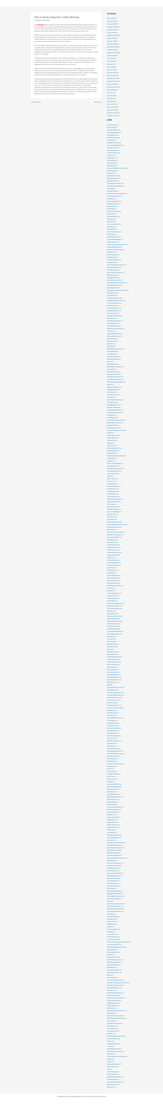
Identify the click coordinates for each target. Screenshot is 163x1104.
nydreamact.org (111, 198)
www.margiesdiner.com (114, 886)
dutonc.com (110, 649)
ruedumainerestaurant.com (115, 585)
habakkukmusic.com (113, 827)
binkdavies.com (111, 557)
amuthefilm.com (112, 568)
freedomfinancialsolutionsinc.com (117, 858)
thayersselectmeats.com (114, 786)
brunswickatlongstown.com (115, 631)
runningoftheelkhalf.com (114, 850)
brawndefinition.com (113, 550)
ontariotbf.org (111, 188)
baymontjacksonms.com (114, 680)
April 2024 (110, 67)
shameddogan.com (112, 802)
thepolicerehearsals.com (114, 527)
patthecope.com (112, 766)
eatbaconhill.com (112, 165)
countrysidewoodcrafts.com (115, 183)
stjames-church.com (113, 596)
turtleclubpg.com (112, 720)
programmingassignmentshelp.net (117, 168)
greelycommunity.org (113, 583)
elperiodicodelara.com (113, 130)
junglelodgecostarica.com (114, 657)
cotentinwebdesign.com (114, 267)
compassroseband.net (113, 774)
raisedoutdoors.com (113, 323)
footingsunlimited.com (113, 878)
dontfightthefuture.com (114, 310)
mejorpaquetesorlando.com (115, 379)
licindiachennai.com (113, 135)
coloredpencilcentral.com (114, 316)
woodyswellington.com (114, 965)
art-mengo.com (111, 641)
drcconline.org (111, 738)
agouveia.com (111, 1054)
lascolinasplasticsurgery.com (115, 896)
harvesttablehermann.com (115, 285)
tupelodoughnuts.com (113, 372)
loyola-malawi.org (112, 478)
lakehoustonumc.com (113, 825)
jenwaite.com (111, 1033)
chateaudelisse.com (113, 242)
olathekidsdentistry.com (114, 374)
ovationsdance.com (113, 438)
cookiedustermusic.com (114, 705)
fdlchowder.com (112, 888)
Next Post (98, 102)
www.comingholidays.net (114, 512)
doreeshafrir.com (112, 601)
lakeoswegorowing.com (114, 1049)
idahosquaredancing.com (114, 336)
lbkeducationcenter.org (114, 448)
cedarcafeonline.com (113, 148)
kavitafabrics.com (112, 710)
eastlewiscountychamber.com (116, 532)
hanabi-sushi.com (112, 921)
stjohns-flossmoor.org (113, 700)
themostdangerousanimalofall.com (117, 524)
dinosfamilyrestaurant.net (114, 280)
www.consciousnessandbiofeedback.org (119, 942)
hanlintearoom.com (113, 1028)
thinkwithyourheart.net (114, 326)
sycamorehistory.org (113, 937)
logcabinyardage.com (113, 812)
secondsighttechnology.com (115, 400)
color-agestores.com (113, 473)
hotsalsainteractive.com (114, 142)
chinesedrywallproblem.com (115, 695)
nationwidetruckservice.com (115, 718)
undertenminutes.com (113, 153)
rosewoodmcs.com (112, 934)
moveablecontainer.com (114, 260)
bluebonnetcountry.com (114, 211)
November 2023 (112, 81)
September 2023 (112, 87)
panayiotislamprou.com (114, 237)
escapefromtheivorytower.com (116, 300)
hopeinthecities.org (113, 489)
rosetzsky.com (111, 588)
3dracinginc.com (112, 519)
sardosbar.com (111, 344)
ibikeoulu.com (111, 611)
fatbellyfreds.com (112, 967)
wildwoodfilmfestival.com (114, 247)
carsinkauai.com (112, 1013)
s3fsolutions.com (112, 295)
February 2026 (111, 21)
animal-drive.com (112, 779)
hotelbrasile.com (112, 252)
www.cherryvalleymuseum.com (116, 265)
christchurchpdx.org (113, 560)
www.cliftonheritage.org (114, 898)
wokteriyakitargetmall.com (115, 410)
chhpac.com (110, 1061)
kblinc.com (110, 361)
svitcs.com (110, 769)
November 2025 (112, 30)
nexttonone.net (111, 830)
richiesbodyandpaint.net (114, 132)
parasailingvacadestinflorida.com (117, 1018)
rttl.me (109, 1069)
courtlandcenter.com (113, 730)
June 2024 (110, 61)
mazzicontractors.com (113, 957)
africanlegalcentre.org (113, 578)
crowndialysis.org (112, 417)
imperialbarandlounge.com (115, 321)
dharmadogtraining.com (114, 1064)
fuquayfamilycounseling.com (115, 1051)
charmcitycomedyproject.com (116, 603)
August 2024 (111, 55)
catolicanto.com (111, 445)
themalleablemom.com (114, 624)
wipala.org (110, 476)
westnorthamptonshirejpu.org (116, 249)
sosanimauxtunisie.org (114, 224)
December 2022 (112, 113)
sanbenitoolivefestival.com (115, 499)
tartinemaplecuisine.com (114, 634)
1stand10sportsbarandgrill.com (116, 382)
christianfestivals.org (113, 659)
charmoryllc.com (112, 517)
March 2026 (110, 18)
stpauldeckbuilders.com (114, 876)
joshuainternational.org (114, 835)
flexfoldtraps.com (112, 860)
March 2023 (110, 104)
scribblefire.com (112, 458)
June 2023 (110, 95)
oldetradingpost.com (113, 270)
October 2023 (111, 84)
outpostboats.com (112, 484)
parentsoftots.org (112, 804)
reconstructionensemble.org (115, 708)
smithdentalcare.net (113, 1079)
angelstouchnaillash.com (114, 387)
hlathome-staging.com (113, 407)
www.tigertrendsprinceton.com (116, 842)
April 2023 (110, 101)
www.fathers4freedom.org (115, 845)
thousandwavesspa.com (114, 728)
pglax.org (110, 685)
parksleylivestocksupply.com (115, 468)
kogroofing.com (111, 226)
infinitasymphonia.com (113, 575)
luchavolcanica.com (113, 713)
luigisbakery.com (112, 919)
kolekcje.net (110, 443)
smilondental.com (112, 392)
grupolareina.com (112, 262)
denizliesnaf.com (112, 761)
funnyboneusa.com (112, 702)
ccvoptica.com (111, 914)
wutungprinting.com (113, 672)
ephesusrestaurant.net (114, 962)
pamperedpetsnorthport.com (115, 366)
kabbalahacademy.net (113, 389)
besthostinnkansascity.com (115, 1077)
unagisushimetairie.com (114, 201)
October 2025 (111, 32)
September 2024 (112, 52)
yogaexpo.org (111, 461)
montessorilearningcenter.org (116, 998)
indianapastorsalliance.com (115, 751)
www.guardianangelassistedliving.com (118, 982)
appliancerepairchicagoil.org (115, 186)
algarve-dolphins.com (113, 664)
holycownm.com (112, 715)
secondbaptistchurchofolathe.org (117, 1056)
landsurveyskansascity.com (115, 873)
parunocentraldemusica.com (115, 980)
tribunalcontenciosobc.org (115, 534)
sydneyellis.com (112, 415)
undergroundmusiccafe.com (115, 1082)
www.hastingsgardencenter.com (116, 947)
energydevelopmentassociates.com (117, 290)
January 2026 (111, 24)
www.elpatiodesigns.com (114, 970)
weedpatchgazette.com (114, 359)
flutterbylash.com (112, 1026)
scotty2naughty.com (113, 598)
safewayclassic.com (113, 181)
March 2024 (110, 70)
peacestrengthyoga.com (114, 855)
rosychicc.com (111, 481)
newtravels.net (111, 173)
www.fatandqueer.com (113, 868)
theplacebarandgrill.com (114, 741)
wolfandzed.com (112, 924)
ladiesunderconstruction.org (115, 272)
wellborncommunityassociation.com (118, 244)
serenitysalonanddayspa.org (115, 145)
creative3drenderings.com (115, 807)
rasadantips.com (112, 158)
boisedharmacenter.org (114, 471)
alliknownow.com (112, 529)
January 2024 (111, 75)
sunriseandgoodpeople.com (115, 692)
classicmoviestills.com (113, 501)
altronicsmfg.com (112, 163)
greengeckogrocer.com (114, 405)
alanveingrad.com (112, 667)
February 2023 (111, 107)
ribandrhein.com (112, 440)
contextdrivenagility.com (114, 608)
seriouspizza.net (112, 771)
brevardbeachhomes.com (114, 298)
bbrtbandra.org (111, 209)
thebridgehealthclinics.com (115, 797)
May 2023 (110, 98)
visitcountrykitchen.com (114, 662)
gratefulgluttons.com (113, 491)
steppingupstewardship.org (115, 911)
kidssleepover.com (112, 170)
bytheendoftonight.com (114, 486)
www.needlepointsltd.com (115, 891)
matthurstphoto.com (113, 1005)
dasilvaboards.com (112, 540)
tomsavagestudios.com (114, 428)
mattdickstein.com (112, 820)
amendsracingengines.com (115, 863)
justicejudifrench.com (113, 618)
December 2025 (112, 27)
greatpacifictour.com (113, 723)
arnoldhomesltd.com (113, 313)
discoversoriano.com (113, 506)
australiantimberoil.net (113, 277)
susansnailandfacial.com (114, 837)
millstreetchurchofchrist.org (115, 1016)
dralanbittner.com (112, 354)
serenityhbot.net (112, 832)
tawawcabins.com (112, 338)
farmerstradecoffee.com (114, 809)
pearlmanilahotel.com (113, 216)
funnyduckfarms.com (113, 1031)
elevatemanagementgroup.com (116, 1036)
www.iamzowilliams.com (114, 944)
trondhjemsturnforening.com (115, 985)
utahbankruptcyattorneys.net (115, 328)
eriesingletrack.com (113, 364)
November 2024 (112, 47)
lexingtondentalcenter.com (115, 412)
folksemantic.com (112, 341)
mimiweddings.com (113, 1074)
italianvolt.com (111, 346)
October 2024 (111, 50)
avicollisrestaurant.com (114, 736)
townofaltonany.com (113, 682)
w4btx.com (110, 384)
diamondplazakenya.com (114, 988)
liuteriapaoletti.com (113, 690)
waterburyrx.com (112, 743)
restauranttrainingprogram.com (116, 420)
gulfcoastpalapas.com (113, 794)
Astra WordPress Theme (98, 1096)
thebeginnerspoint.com (114, 509)
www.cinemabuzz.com (113, 929)
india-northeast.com (113, 305)
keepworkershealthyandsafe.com (117, 193)
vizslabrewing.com (112, 351)
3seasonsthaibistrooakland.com (116, 456)
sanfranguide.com (112, 514)
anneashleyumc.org (113, 870)
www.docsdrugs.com (113, 883)
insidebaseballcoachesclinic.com (117, 1010)
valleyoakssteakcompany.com (116, 753)
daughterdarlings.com (113, 137)
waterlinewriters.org (113, 799)
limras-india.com (112, 127)
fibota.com (110, 975)
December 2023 (112, 78)
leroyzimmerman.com (113, 1038)
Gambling (38, 20)
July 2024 (110, 58)
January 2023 (111, 110)
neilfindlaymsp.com (113, 733)
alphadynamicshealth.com (115, 1023)
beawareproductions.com (114, 606)
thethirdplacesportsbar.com (115, 960)
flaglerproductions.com (114, 547)
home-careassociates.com (115, 463)
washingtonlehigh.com (114, 916)
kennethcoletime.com (113, 626)
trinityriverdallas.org (113, 450)
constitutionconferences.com (116, 764)
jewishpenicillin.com (113, 425)
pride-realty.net (111, 1021)
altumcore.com (111, 776)
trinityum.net (111, 954)
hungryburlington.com (113, 629)
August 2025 (111, 38)
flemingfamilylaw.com (113, 1044)
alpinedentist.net (112, 229)
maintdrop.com (111, 219)
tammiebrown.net (112, 646)
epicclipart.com (111, 214)
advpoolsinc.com (112, 746)
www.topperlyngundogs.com (115, 848)
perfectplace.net (112, 453)
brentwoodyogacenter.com (115, 906)
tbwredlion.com (111, 990)
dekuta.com (110, 926)
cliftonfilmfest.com (112, 318)
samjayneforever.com (113, 1003)
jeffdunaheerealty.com (113, 853)
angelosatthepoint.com (114, 748)
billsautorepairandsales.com (115, 993)
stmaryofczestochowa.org (115, 616)
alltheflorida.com (112, 1008)
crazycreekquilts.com (113, 555)
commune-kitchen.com (114, 565)
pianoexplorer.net (112, 949)
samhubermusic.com (113, 1084)
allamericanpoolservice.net (115, 422)
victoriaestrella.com (113, 725)
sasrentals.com (111, 397)
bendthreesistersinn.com (114, 697)
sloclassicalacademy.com (114, 537)
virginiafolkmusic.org (113, 435)
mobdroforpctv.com (113, 494)
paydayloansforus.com (113, 176)
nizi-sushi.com (111, 639)
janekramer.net (111, 636)
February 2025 (111, 41)
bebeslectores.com (113, 275)
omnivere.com (111, 155)
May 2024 (110, 64)
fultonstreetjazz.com (113, 254)
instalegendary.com (113, 191)
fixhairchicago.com (112, 758)
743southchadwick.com (114, 303)
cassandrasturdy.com (113, 496)
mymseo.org (110, 1059)
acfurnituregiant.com (113, 150)
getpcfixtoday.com (112, 206)
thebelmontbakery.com (114, 178)
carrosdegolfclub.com (113, 288)
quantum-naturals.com (114, 995)
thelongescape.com (113, 652)
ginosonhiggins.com (113, 669)
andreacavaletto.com (113, 466)
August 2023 (111, 90)
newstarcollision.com (113, 394)
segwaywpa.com (112, 792)
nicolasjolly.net (111, 573)
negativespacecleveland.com (115, 687)
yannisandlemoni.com (113, 356)
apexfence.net (111, 1087)
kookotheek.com (112, 234)
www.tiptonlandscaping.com (115, 909)
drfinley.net (110, 1041)
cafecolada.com (111, 504)
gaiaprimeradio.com (113, 644)
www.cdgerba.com (112, 977)
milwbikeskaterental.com (114, 677)
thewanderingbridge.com (114, 621)
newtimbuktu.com (112, 160)
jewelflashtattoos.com (113, 204)
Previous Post (36, 102)
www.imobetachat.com (114, 817)
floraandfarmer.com (113, 293)
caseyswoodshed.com (113, 756)
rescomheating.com (113, 1072)
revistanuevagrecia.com (114, 593)
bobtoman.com (111, 221)
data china (40, 24)
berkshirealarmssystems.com (116, 349)
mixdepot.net (111, 932)
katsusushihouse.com (113, 580)
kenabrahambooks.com (114, 562)
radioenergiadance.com (114, 232)
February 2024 (111, 72)
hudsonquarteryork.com (114, 972)
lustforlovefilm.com (113, 570)
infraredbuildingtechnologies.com (117, 282)
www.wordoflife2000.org (114, 333)
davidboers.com (112, 814)
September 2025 (112, 35)
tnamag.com (110, 781)
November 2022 (112, 115)
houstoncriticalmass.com (114, 522)
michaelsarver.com (112, 402)
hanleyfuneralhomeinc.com (115, 377)
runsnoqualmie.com (113, 881)
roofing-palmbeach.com (114, 308)
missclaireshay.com (113, 125)
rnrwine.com (111, 1046)
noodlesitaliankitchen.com (115, 196)
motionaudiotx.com (112, 1066)
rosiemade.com (111, 369)
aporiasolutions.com (113, 789)
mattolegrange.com (113, 654)
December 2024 (112, 44)
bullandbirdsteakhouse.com (115, 893)
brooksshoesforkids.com (114, 784)
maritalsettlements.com (114, 674)
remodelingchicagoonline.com (116, 904)
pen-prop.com (111, 840)
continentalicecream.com (114, 552)
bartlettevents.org (112, 257)
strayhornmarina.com (113, 545)
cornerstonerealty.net (113, 939)
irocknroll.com (111, 331)
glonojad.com (111, 590)
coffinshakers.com (112, 613)
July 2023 (110, 92)
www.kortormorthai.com (114, 865)
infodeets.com (111, 140)
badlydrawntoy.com (113, 822)
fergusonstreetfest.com (114, 1000)
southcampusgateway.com (115, 239)
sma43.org (110, 901)
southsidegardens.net (113, 952)
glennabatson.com (112, 542)
